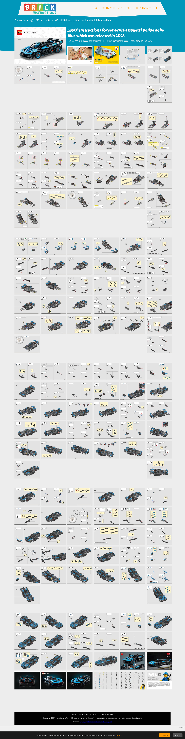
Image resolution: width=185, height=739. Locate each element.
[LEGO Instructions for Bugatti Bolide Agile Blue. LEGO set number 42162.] (79, 55)
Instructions (47, 20)
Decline (177, 735)
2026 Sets (124, 8)
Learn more (119, 735)
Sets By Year (107, 8)
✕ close (181, 727)
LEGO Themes (142, 8)
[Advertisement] (94, 98)
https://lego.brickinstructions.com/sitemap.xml (96, 722)
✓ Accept (165, 735)
